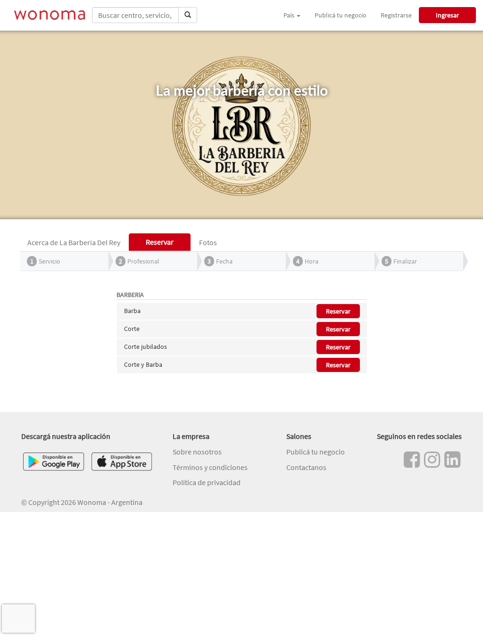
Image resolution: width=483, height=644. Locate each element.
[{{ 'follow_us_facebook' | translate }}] (412, 459)
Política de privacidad (207, 482)
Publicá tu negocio (340, 15)
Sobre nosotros (197, 451)
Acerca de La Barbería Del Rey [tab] (73, 242)
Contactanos (306, 467)
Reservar (338, 311)
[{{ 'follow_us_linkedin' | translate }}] (452, 459)
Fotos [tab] (208, 242)
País (289, 15)
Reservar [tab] (160, 242)
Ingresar (447, 15)
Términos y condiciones (210, 467)
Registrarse (396, 15)
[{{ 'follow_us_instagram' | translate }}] (432, 459)
